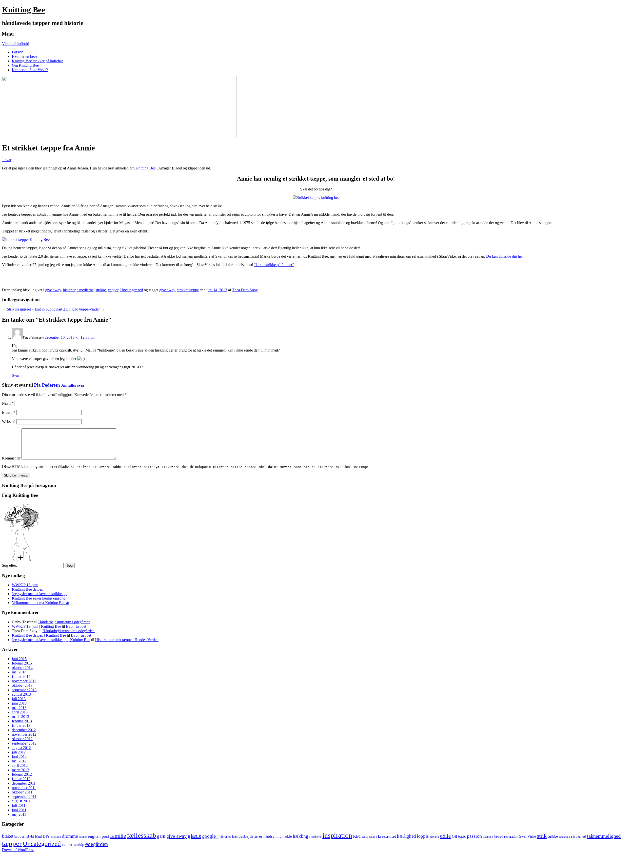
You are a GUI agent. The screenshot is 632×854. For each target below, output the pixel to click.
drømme (70, 836)
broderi (19, 836)
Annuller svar (72, 385)
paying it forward (493, 836)
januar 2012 (21, 779)
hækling (300, 836)
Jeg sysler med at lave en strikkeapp (39, 594)
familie (118, 836)
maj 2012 (19, 761)
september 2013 (24, 690)
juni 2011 (19, 810)
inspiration (337, 835)
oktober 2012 (22, 739)
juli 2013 (19, 699)
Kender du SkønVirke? (30, 70)
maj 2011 (19, 814)
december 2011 (24, 783)
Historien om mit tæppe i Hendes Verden (126, 640)
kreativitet (387, 836)
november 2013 (24, 681)
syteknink (564, 836)
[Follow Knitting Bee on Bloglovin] (21, 561)
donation (56, 836)
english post (98, 836)
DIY (46, 836)
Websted (8, 421)
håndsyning (272, 836)
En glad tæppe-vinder (85, 309)
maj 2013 (19, 708)
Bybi (30, 836)
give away (53, 290)
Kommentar (11, 458)
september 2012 (24, 743)
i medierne (85, 290)
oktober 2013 (22, 685)
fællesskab (141, 835)
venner (67, 844)
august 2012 (21, 748)
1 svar (6, 160)
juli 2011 (18, 805)
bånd (38, 836)
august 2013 (21, 694)
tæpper (113, 290)
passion (474, 836)
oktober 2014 (22, 668)
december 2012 (24, 730)
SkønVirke (527, 836)
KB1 (357, 836)
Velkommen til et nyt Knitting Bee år (40, 603)
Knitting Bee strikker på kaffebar (37, 61)
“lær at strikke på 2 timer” (274, 265)
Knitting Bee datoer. (27, 589)
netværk (434, 836)
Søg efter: (9, 565)
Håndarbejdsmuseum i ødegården (64, 622)
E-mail (8, 412)
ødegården (96, 844)
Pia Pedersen (47, 385)
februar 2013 (22, 721)
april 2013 (20, 712)
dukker (83, 836)
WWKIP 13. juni (25, 585)
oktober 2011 (22, 792)
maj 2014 (19, 672)
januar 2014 (21, 676)
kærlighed (406, 836)
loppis (423, 836)
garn (161, 836)
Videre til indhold (15, 44)
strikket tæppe (188, 290)
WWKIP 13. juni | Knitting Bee (36, 626)
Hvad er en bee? (24, 56)
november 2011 (24, 788)
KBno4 (373, 836)
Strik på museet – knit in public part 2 (33, 309)
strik (542, 836)
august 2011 (21, 801)
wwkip (78, 844)
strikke (101, 290)
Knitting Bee (23, 9)
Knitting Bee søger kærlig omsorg (38, 598)
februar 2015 (22, 663)
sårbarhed (578, 836)
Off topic (459, 836)
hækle (287, 836)
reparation (511, 836)
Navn (8, 403)
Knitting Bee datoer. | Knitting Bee (39, 635)
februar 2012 (22, 774)
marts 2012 (20, 770)
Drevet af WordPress (18, 850)
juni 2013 (19, 703)
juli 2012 (19, 752)
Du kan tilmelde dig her (504, 256)
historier (69, 290)
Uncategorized (131, 290)
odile (445, 836)
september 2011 (24, 796)
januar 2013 (21, 725)
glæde (194, 836)
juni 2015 (19, 659)
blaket (7, 836)
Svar (15, 375)
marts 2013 (20, 716)
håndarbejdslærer (247, 836)
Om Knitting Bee (25, 65)
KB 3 (365, 836)
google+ (210, 836)
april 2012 (20, 765)
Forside (17, 52)
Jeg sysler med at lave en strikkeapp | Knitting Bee (51, 640)
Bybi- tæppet (76, 626)
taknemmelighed (604, 836)
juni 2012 (19, 756)
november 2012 (24, 734)
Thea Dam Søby (244, 290)
